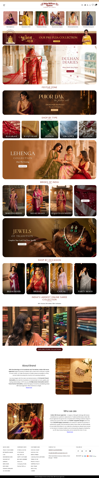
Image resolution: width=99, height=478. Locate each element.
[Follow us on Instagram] (82, 451)
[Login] (90, 5)
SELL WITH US (20, 454)
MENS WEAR (6, 464)
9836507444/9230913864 (55, 450)
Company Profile (21, 464)
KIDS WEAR (5, 466)
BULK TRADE (34, 466)
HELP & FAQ (34, 468)
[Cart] (95, 5)
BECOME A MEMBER (22, 459)
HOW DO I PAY (34, 452)
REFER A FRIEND (34, 454)
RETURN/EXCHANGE (8, 452)
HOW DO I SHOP (35, 450)
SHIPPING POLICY (35, 464)
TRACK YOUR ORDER (8, 450)
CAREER (33, 471)
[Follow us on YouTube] (90, 451)
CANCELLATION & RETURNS (38, 457)
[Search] (87, 5)
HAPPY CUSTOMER (22, 457)
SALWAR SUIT (6, 459)
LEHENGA (5, 461)
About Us (19, 461)
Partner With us (21, 466)
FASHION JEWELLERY (8, 468)
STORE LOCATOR (21, 450)
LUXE (4, 454)
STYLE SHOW (20, 452)
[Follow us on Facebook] (78, 451)
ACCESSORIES (6, 471)
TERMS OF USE (34, 459)
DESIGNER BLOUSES (8, 457)
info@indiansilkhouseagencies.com (58, 453)
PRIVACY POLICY (35, 461)
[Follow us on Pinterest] (86, 451)
